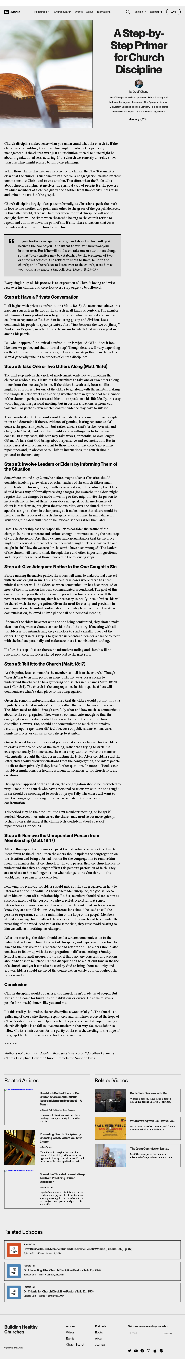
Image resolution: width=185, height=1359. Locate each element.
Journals (100, 1344)
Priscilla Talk (29, 1244)
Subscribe (167, 1333)
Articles (70, 1326)
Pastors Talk (29, 1265)
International (104, 11)
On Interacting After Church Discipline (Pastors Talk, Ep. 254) (62, 1270)
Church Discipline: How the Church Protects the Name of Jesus (49, 1058)
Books (99, 1332)
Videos (70, 1332)
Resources (40, 11)
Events (79, 11)
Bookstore (156, 11)
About (89, 11)
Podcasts (101, 1326)
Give (173, 11)
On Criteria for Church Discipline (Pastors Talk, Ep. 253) (58, 1291)
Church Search (62, 11)
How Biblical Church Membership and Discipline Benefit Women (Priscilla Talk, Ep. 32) (78, 1249)
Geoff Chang (140, 91)
